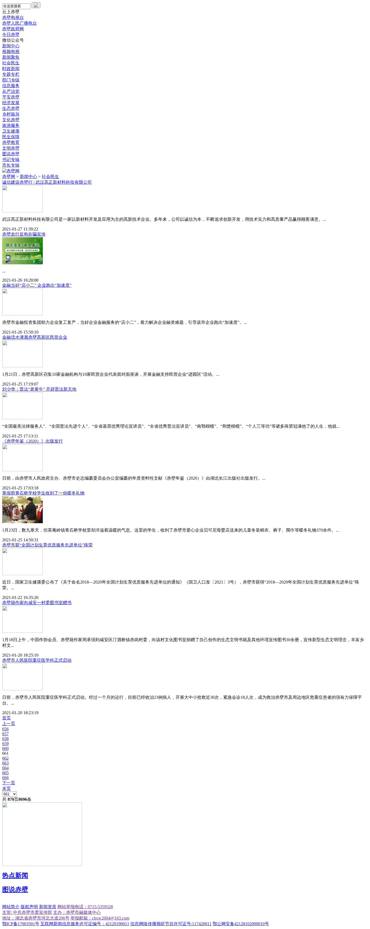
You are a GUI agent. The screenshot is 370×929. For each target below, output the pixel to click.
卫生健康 (11, 131)
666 (5, 777)
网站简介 (11, 906)
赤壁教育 (11, 142)
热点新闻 (15, 875)
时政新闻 (11, 68)
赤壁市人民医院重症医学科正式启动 (37, 660)
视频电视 (11, 51)
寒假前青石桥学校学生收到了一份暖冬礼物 (43, 493)
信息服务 (11, 85)
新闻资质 (47, 906)
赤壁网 (8, 176)
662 (5, 758)
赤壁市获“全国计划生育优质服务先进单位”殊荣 (47, 545)
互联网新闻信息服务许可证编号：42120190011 (84, 923)
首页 (6, 718)
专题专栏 (11, 74)
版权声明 (29, 906)
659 (5, 743)
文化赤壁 (11, 119)
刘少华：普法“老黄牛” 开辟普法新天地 (39, 389)
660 (5, 748)
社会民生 (11, 63)
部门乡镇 (11, 80)
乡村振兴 (11, 114)
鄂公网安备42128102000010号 (241, 923)
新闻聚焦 (11, 57)
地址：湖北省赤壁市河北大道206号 (35, 918)
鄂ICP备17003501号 (20, 923)
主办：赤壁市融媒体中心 (77, 912)
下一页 (8, 782)
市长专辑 (11, 165)
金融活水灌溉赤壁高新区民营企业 (34, 337)
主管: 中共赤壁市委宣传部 (27, 912)
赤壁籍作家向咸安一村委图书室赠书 (37, 602)
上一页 (8, 723)
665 (5, 772)
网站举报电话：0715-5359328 (85, 906)
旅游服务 (11, 125)
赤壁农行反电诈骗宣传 (24, 234)
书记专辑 (11, 159)
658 (5, 738)
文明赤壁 (11, 148)
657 (5, 734)
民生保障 (11, 136)
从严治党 (11, 91)
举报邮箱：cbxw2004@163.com (99, 918)
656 (5, 729)
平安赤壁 (11, 97)
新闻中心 (11, 46)
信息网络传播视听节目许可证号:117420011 (171, 923)
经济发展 (11, 102)
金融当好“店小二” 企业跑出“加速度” (37, 285)
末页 (6, 788)
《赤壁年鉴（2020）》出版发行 (32, 441)
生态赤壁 (11, 108)
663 (5, 763)
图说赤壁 (11, 153)
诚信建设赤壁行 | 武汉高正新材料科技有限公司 (47, 182)
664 (5, 768)
